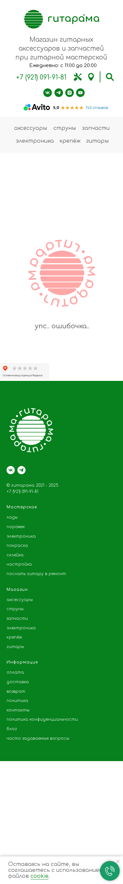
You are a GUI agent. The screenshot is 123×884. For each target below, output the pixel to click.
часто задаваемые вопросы (38, 738)
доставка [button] (18, 682)
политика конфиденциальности (42, 719)
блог (12, 729)
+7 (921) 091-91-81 (41, 77)
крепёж (70, 141)
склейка (15, 555)
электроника (35, 141)
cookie (40, 876)
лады (12, 517)
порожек (16, 526)
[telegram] (21, 470)
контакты (18, 710)
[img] (78, 77)
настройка (19, 564)
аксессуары (30, 128)
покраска (17, 545)
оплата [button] (15, 672)
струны (64, 128)
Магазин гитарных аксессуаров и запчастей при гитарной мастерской (61, 48)
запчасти (96, 128)
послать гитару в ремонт (36, 573)
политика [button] (17, 700)
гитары (97, 141)
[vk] (11, 470)
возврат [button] (16, 691)
